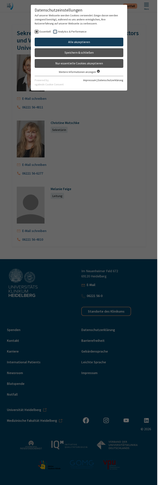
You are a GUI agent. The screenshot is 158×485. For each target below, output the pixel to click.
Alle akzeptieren (79, 42)
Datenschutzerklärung (110, 80)
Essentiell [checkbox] (45, 31)
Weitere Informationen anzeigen (78, 72)
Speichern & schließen (79, 52)
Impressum (89, 80)
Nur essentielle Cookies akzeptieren (79, 63)
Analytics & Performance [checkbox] (72, 31)
